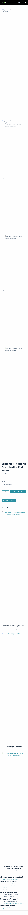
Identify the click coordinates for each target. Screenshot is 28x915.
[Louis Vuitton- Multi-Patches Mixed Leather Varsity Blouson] (14, 566)
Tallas (3, 481)
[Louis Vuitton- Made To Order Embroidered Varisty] (14, 808)
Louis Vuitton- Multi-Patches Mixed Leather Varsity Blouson (14, 626)
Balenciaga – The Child (14, 747)
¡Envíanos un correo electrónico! (14, 903)
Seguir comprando (8, 500)
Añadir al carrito (18, 492)
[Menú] (2, 2)
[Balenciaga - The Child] (14, 688)
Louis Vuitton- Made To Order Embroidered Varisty (14, 867)
